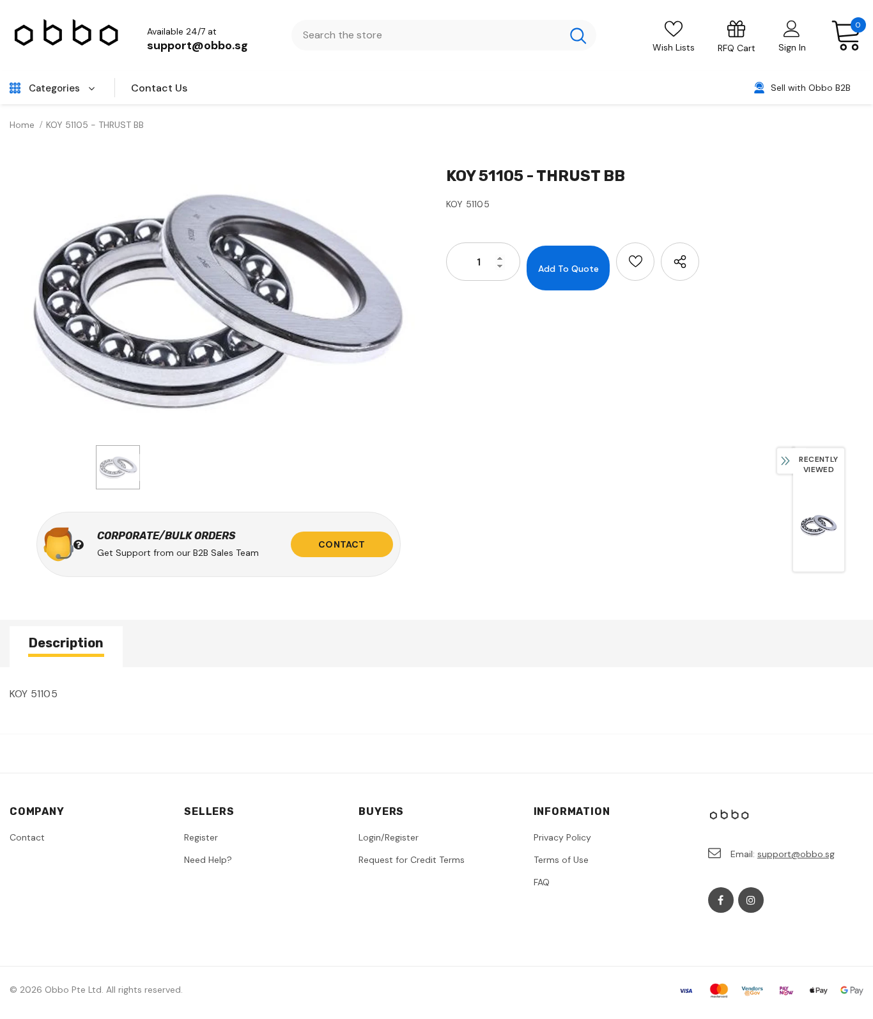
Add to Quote (568, 268)
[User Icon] (791, 28)
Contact (341, 544)
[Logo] (67, 35)
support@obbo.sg (197, 45)
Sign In (792, 47)
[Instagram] (751, 900)
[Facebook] (721, 900)
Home (22, 124)
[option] (218, 301)
